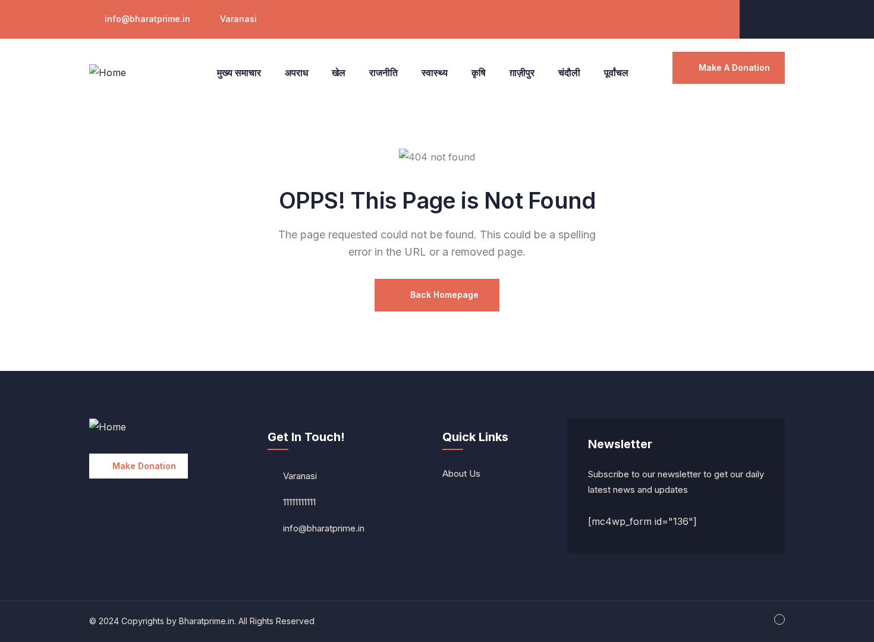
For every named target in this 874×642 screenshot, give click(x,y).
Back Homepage (443, 294)
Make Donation (144, 466)
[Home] (107, 72)
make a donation (734, 67)
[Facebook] (774, 18)
